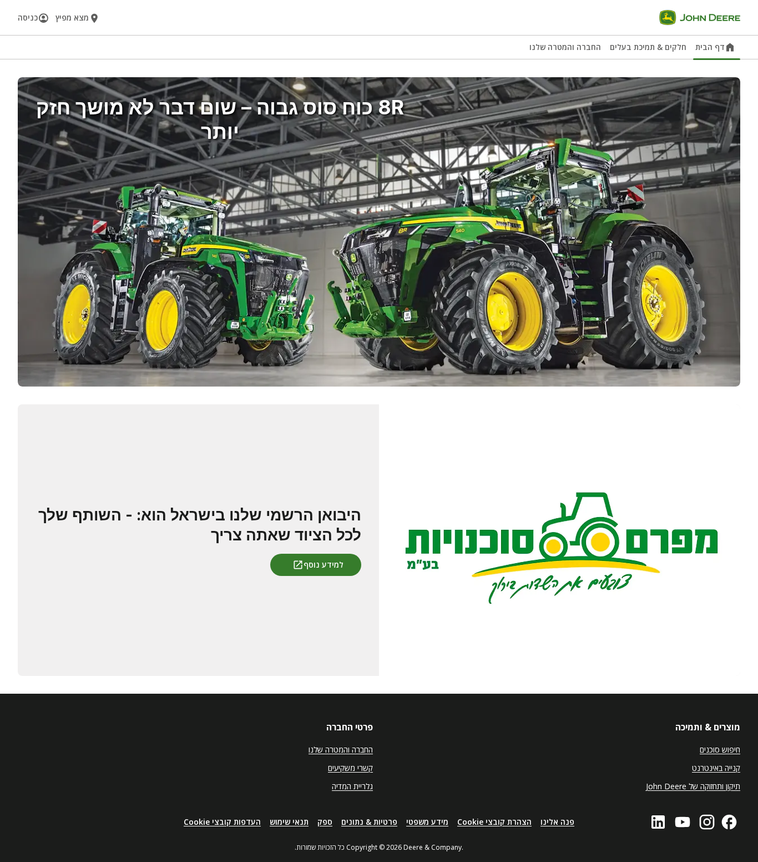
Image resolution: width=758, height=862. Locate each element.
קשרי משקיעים (350, 768)
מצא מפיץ (72, 17)
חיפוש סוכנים (720, 749)
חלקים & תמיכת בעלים (648, 47)
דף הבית (710, 47)
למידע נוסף (323, 564)
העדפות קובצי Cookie (222, 821)
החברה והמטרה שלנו (565, 47)
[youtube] (682, 822)
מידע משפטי (427, 821)
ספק (324, 821)
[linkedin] (658, 822)
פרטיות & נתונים (369, 821)
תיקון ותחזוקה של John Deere (693, 786)
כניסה (28, 17)
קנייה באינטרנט (716, 768)
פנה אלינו (557, 821)
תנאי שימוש (289, 821)
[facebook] (729, 822)
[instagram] (707, 822)
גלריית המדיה (352, 786)
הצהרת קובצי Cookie (494, 821)
